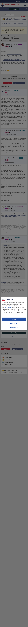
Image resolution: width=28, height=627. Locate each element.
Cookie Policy (7, 307)
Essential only (14, 323)
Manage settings (14, 327)
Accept (14, 319)
